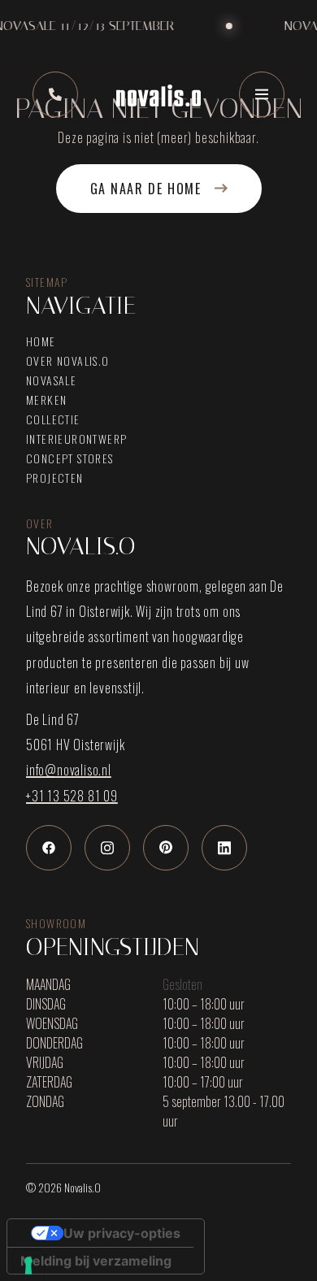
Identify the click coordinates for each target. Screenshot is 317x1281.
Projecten (55, 478)
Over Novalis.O (68, 361)
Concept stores (70, 458)
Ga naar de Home (146, 188)
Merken (46, 400)
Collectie (53, 419)
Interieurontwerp (76, 439)
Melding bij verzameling (96, 1261)
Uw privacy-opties (121, 1233)
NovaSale (51, 380)
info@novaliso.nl (68, 769)
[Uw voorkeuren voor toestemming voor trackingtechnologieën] (28, 1265)
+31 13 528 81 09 (72, 796)
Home (41, 341)
